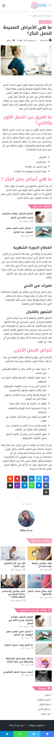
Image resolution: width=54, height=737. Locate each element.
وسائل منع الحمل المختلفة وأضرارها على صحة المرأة (19, 660)
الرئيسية (48, 16)
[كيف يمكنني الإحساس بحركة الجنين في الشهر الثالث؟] (13, 581)
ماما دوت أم (19, 725)
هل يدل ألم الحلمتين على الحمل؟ (14, 564)
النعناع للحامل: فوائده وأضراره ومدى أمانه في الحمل (17, 216)
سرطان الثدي (44, 709)
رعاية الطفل (44, 704)
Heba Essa (44, 40)
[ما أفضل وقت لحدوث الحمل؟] (43, 649)
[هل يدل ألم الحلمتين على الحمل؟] (13, 553)
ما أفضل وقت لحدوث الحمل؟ (18, 645)
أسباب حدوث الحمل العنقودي (18, 672)
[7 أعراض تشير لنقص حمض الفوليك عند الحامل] (43, 231)
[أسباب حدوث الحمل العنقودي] (43, 676)
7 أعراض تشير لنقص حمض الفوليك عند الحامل (19, 230)
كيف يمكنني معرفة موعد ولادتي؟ (42, 564)
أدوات (47, 695)
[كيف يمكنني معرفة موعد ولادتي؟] (39, 553)
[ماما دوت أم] (38, 5)
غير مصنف (45, 713)
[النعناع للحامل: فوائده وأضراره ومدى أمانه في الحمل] (43, 217)
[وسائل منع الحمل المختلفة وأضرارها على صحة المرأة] (43, 662)
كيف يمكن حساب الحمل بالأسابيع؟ (40, 592)
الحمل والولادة (36, 16)
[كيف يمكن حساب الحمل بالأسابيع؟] (39, 581)
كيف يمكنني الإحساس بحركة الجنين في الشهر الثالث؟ (13, 594)
